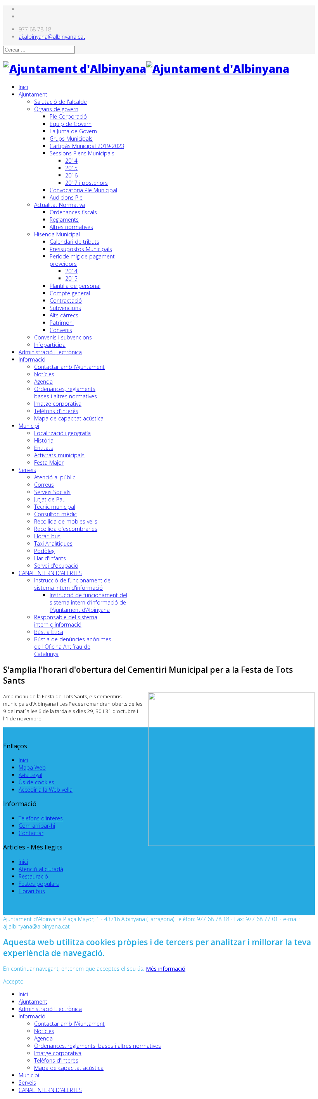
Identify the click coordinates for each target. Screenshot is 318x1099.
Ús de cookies (36, 782)
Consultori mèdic (55, 514)
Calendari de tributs (74, 241)
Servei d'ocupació (56, 565)
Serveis (27, 470)
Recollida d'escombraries (65, 528)
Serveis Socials (52, 492)
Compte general (70, 293)
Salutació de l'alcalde (60, 101)
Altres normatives (71, 227)
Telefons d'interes (41, 818)
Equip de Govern (71, 123)
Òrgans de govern (56, 109)
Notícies (44, 374)
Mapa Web (32, 767)
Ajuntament (33, 94)
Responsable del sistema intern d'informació (65, 620)
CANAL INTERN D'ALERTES (50, 573)
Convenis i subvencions (63, 337)
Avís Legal (30, 775)
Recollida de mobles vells (65, 521)
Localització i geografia (62, 433)
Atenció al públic (54, 477)
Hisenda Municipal (57, 234)
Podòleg (44, 551)
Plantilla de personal (75, 285)
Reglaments (64, 219)
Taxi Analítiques (53, 543)
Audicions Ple (66, 197)
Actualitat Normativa (59, 204)
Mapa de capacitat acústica (69, 418)
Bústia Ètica (48, 632)
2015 (71, 168)
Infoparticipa (50, 344)
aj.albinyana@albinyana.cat (52, 36)
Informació (32, 359)
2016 (71, 175)
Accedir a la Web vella (46, 789)
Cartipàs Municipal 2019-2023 (87, 146)
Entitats (43, 447)
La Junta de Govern (73, 131)
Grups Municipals (71, 138)
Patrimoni (62, 322)
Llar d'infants (50, 558)
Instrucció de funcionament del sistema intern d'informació (73, 584)
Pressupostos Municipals (81, 249)
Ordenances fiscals (73, 212)
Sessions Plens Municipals (82, 153)
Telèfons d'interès (56, 411)
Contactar (31, 833)
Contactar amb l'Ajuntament (69, 366)
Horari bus (47, 536)
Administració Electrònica (50, 352)
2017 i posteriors (86, 182)
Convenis (61, 330)
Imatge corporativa (57, 403)
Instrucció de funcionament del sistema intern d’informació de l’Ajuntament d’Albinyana (88, 602)
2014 (71, 160)
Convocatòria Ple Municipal (83, 190)
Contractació (66, 300)
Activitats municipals (59, 455)
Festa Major (49, 462)
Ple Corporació (68, 116)
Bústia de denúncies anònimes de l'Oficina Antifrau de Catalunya (72, 647)
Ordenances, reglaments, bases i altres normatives (65, 392)
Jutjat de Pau (50, 499)
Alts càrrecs (64, 315)
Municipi (29, 425)
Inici (23, 87)
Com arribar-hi (37, 825)
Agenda (43, 381)
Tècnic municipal (54, 506)
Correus (44, 484)
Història (44, 440)
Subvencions (65, 308)
